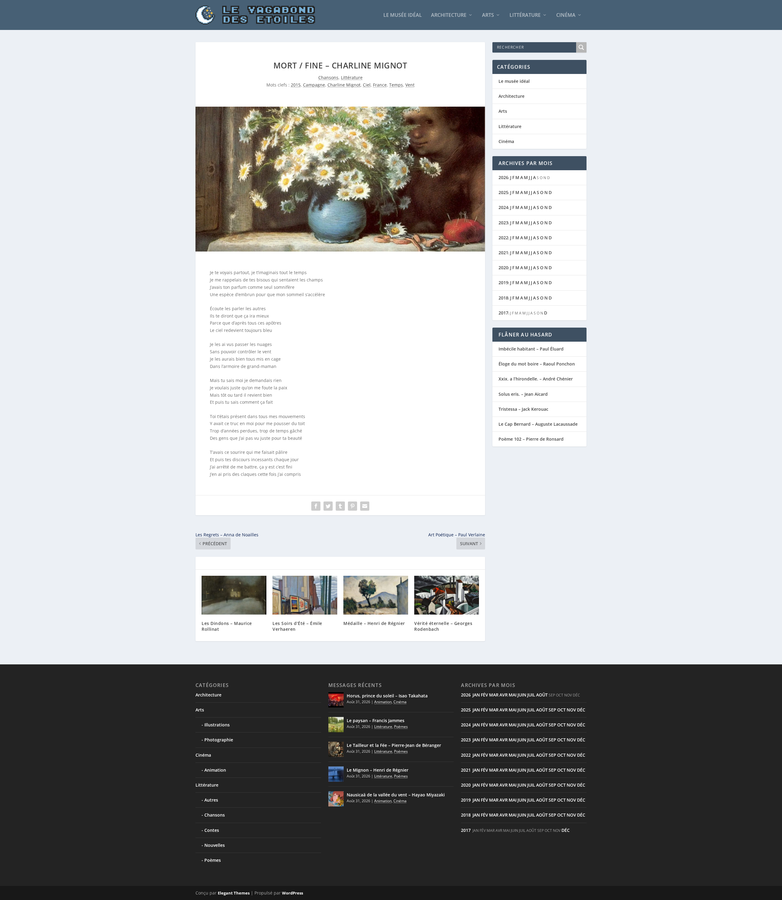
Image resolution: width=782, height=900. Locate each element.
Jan (476, 695)
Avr (503, 695)
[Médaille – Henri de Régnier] (375, 595)
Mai (513, 695)
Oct (561, 710)
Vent (410, 85)
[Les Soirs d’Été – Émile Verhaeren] (304, 595)
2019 (503, 282)
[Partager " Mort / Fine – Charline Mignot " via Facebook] (316, 506)
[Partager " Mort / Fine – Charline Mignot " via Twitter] (328, 506)
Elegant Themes (234, 893)
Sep (552, 710)
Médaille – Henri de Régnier (374, 623)
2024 (503, 207)
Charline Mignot (343, 85)
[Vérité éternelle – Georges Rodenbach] (446, 595)
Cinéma (566, 15)
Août (542, 695)
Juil (531, 695)
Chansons (328, 77)
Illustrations (217, 725)
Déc (581, 710)
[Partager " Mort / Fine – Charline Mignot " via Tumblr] (340, 506)
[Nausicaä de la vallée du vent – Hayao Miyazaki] (336, 798)
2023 (503, 223)
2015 (296, 85)
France (380, 85)
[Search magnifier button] (581, 47)
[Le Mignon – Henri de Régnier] (336, 774)
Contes (211, 830)
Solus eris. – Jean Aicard (523, 394)
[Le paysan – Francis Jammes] (336, 724)
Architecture (448, 15)
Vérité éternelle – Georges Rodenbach (443, 626)
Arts (488, 15)
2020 (503, 267)
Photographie (218, 740)
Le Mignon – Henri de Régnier (377, 770)
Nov (571, 710)
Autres (211, 800)
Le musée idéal (402, 15)
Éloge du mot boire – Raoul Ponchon (537, 364)
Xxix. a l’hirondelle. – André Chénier (536, 379)
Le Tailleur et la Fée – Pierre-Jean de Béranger (394, 745)
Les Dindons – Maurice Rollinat (227, 626)
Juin (521, 695)
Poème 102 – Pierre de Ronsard (531, 439)
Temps (396, 85)
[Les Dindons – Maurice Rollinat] (234, 595)
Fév (484, 695)
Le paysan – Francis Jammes (375, 720)
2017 (503, 313)
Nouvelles (214, 845)
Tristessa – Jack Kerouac (523, 409)
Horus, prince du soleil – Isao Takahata (387, 696)
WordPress (292, 893)
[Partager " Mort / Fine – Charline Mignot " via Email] (365, 506)
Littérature (525, 15)
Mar (494, 695)
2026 (503, 177)
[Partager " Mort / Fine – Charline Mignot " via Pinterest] (352, 506)
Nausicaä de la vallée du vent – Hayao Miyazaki (396, 795)
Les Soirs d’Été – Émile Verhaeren (297, 626)
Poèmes (212, 860)
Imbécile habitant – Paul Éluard (531, 349)
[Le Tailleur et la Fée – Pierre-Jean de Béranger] (336, 749)
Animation (215, 770)
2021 (503, 252)
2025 (503, 192)
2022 (503, 238)
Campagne (314, 85)
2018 (503, 298)
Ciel (367, 85)
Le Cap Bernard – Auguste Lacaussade (538, 424)
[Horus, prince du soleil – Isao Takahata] (336, 699)
